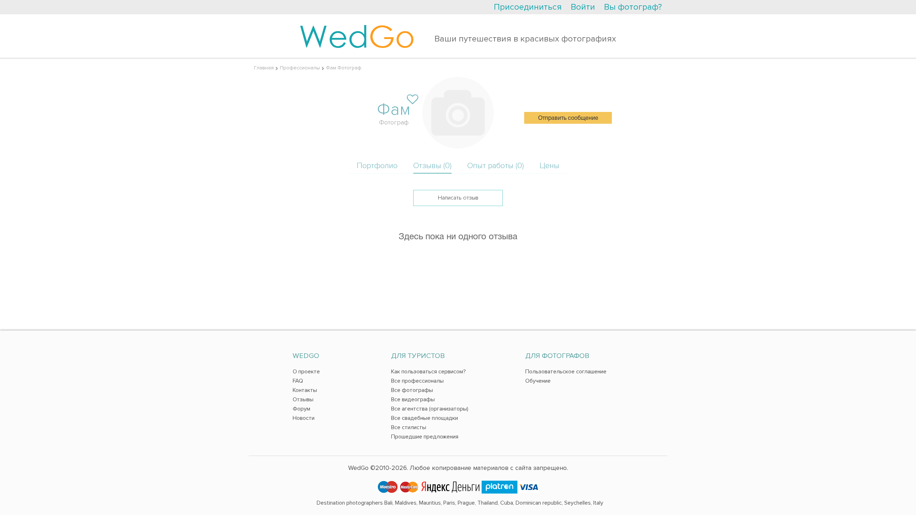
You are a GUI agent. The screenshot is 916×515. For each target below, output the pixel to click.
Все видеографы (413, 399)
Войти (583, 7)
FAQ (298, 380)
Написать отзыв (458, 197)
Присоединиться (528, 7)
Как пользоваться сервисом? (428, 371)
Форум (301, 408)
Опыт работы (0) (495, 166)
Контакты (305, 390)
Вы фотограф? (633, 7)
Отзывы (303, 399)
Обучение (538, 380)
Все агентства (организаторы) (429, 408)
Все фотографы (412, 390)
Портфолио (377, 166)
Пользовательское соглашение (565, 371)
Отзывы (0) (432, 166)
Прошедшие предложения (424, 436)
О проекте (306, 371)
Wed (357, 35)
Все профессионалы (417, 380)
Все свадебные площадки (424, 418)
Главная (264, 68)
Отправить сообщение (568, 118)
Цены (549, 166)
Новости (304, 418)
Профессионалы (300, 68)
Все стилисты (408, 427)
